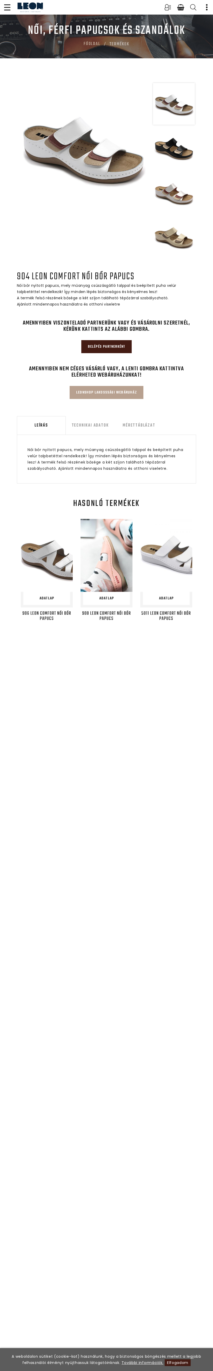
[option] (83, 148)
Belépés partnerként (106, 347)
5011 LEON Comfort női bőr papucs (166, 616)
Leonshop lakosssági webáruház (106, 393)
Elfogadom (177, 1362)
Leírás (41, 425)
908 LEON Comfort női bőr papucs (106, 616)
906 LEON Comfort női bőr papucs (46, 616)
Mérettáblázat (139, 425)
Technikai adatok (90, 425)
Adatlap (46, 598)
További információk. (142, 1362)
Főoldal (92, 44)
